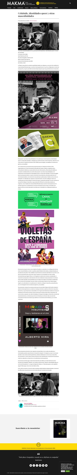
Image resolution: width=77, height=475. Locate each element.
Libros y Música (34, 7)
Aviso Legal (42, 472)
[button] (70, 3)
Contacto (46, 472)
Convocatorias (43, 7)
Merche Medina (33, 20)
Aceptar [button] (67, 471)
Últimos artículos (24, 400)
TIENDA (56, 7)
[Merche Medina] (21, 405)
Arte (14, 7)
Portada (9, 7)
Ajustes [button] (63, 471)
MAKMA (50, 7)
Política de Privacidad (36, 472)
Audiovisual (20, 7)
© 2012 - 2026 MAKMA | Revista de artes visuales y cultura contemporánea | (19, 472)
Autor (19, 400)
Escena (26, 7)
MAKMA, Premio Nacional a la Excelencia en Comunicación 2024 (48, 3)
